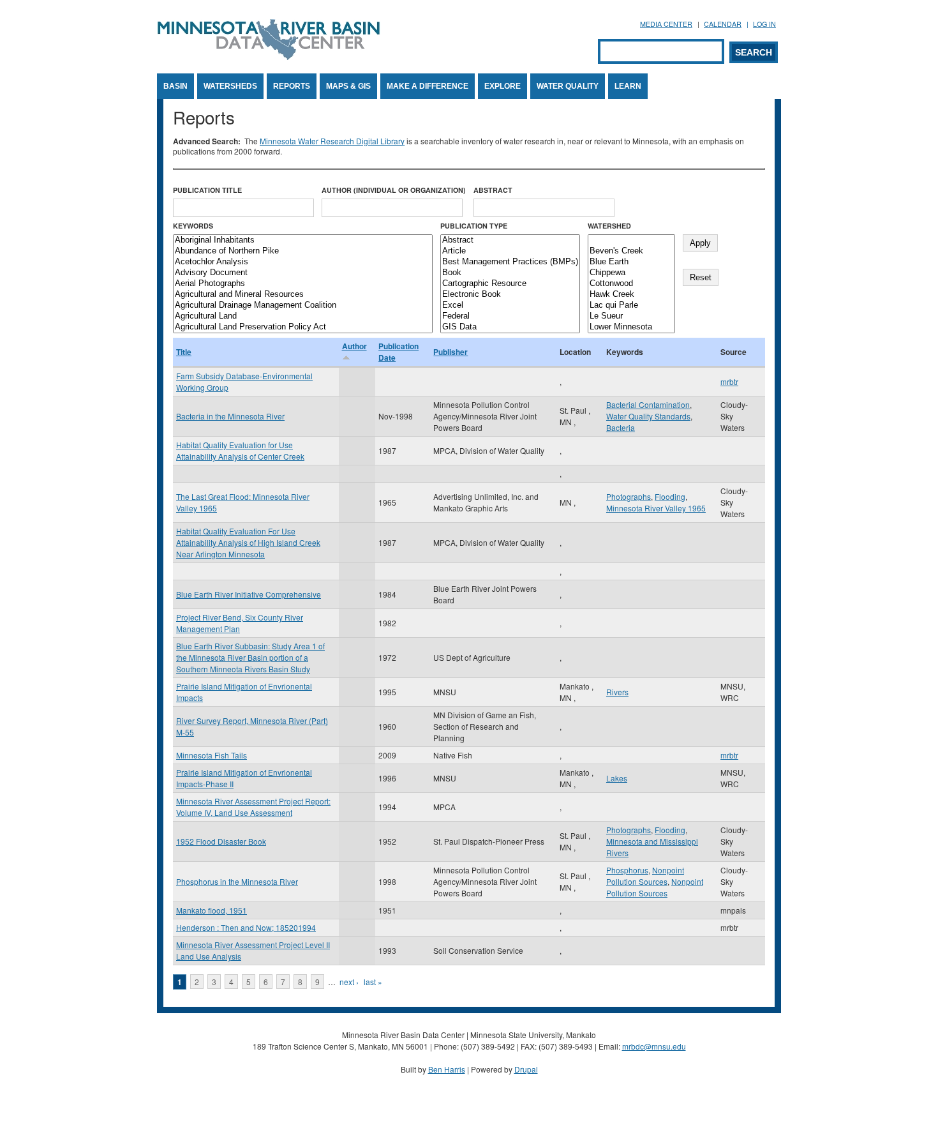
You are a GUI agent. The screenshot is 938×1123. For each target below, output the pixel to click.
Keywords (193, 225)
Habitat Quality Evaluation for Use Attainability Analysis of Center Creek (240, 450)
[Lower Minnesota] (631, 327)
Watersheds (230, 86)
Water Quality (568, 86)
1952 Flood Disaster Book (221, 841)
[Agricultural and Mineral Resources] (303, 294)
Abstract (492, 190)
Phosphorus (627, 869)
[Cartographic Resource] (510, 283)
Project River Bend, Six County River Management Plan (239, 623)
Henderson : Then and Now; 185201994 (246, 927)
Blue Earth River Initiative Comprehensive (248, 594)
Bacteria (620, 427)
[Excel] (510, 305)
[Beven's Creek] (631, 251)
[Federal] (510, 316)
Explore (502, 86)
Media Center (666, 24)
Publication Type (473, 225)
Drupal (526, 1069)
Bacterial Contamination (648, 404)
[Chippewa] (631, 273)
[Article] (510, 251)
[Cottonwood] (631, 283)
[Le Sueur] (631, 316)
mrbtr (729, 381)
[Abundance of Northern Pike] (303, 251)
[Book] (510, 273)
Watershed (609, 225)
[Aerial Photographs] (303, 283)
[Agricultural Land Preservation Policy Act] (303, 327)
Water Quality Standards (648, 416)
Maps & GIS (348, 86)
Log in (764, 24)
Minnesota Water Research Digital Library (332, 140)
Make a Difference (427, 86)
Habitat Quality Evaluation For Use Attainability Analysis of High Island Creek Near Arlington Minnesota (248, 542)
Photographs (628, 496)
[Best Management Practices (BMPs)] (510, 262)
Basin (175, 86)
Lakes (616, 778)
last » (373, 981)
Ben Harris (446, 1069)
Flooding (670, 496)
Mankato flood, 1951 (211, 910)
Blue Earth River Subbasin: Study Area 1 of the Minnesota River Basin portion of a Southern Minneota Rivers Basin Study (250, 657)
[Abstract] (510, 240)
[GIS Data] (510, 327)
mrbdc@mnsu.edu (654, 1046)
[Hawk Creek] (631, 294)
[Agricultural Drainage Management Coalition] (303, 305)
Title (183, 352)
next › (349, 981)
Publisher (450, 352)
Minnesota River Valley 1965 (656, 507)
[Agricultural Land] (303, 316)
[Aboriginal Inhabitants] (303, 240)
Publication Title (207, 190)
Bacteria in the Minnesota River (230, 416)
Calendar (722, 24)
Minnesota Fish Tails (211, 755)
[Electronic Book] (510, 294)
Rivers (617, 691)
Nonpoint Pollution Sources (645, 875)
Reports (291, 86)
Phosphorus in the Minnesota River (237, 881)
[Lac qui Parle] (631, 305)
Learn (627, 86)
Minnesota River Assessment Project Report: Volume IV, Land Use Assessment (253, 806)
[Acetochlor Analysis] (303, 262)
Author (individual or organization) (394, 190)
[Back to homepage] (268, 56)
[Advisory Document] (303, 273)
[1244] (631, 240)
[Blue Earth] (631, 262)
